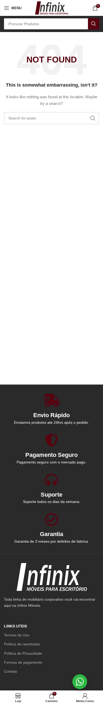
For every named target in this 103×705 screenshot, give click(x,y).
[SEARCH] (93, 23)
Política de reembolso (22, 644)
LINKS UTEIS (15, 626)
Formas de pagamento (23, 662)
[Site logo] (51, 8)
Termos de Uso (16, 635)
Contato (10, 671)
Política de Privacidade (23, 653)
